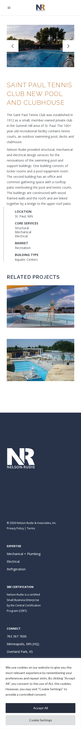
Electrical (13, 561)
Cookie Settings (40, 720)
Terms (31, 528)
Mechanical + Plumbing (23, 554)
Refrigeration (16, 569)
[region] (40, 693)
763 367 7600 (17, 636)
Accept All (40, 708)
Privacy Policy (15, 528)
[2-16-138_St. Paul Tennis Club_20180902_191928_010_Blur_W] (40, 46)
